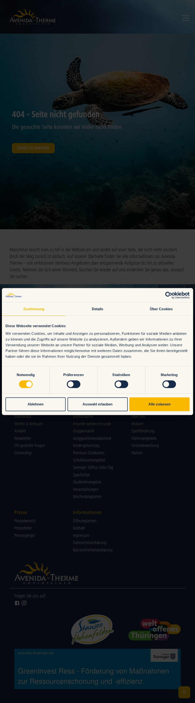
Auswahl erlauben (97, 404)
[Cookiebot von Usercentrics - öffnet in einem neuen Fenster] (169, 295)
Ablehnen (36, 404)
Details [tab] (97, 309)
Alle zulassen (159, 404)
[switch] (73, 384)
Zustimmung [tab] (33, 309)
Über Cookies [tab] (161, 309)
